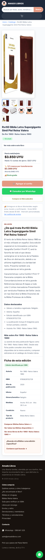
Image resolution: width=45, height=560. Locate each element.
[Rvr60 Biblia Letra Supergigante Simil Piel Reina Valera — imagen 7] (21, 110)
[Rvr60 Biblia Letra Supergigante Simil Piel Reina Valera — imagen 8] (29, 110)
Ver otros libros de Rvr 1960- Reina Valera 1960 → (21, 433)
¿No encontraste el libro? (12, 492)
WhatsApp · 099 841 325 (15, 530)
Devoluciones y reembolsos (13, 512)
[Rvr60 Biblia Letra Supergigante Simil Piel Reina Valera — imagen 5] (5, 110)
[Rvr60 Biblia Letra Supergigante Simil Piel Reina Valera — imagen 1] (5, 102)
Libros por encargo (9, 505)
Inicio (4, 22)
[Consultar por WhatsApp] (39, 554)
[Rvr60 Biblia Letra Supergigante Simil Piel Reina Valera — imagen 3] (21, 102)
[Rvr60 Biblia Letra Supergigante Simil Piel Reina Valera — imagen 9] (5, 118)
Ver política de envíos (12, 214)
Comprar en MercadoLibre (22, 199)
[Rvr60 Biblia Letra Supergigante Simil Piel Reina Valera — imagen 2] (13, 102)
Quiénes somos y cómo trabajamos (16, 488)
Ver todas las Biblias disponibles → (19, 428)
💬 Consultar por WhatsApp (23, 191)
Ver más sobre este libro (14, 145)
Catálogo (12, 22)
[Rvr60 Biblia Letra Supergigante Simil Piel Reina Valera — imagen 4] (29, 102)
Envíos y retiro (8, 508)
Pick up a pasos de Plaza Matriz (15, 543)
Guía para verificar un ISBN (13, 502)
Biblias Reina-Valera (10, 498)
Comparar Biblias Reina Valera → (18, 424)
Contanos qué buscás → (16, 449)
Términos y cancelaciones (12, 515)
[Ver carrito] (22, 16)
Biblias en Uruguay (9, 495)
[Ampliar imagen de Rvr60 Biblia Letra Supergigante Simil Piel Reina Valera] (22, 64)
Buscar (38, 9)
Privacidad (6, 518)
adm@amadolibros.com (11, 537)
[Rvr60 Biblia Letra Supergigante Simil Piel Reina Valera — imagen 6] (13, 110)
